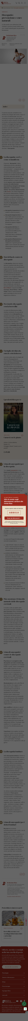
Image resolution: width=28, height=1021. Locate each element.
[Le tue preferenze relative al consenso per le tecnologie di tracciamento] (25, 1008)
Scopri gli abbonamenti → (14, 518)
